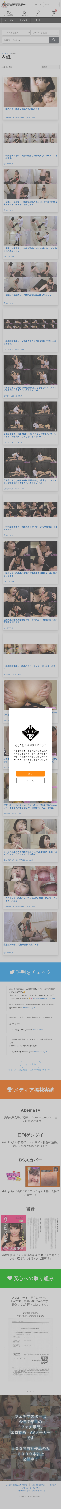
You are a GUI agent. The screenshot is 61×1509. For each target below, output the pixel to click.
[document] (30, 754)
